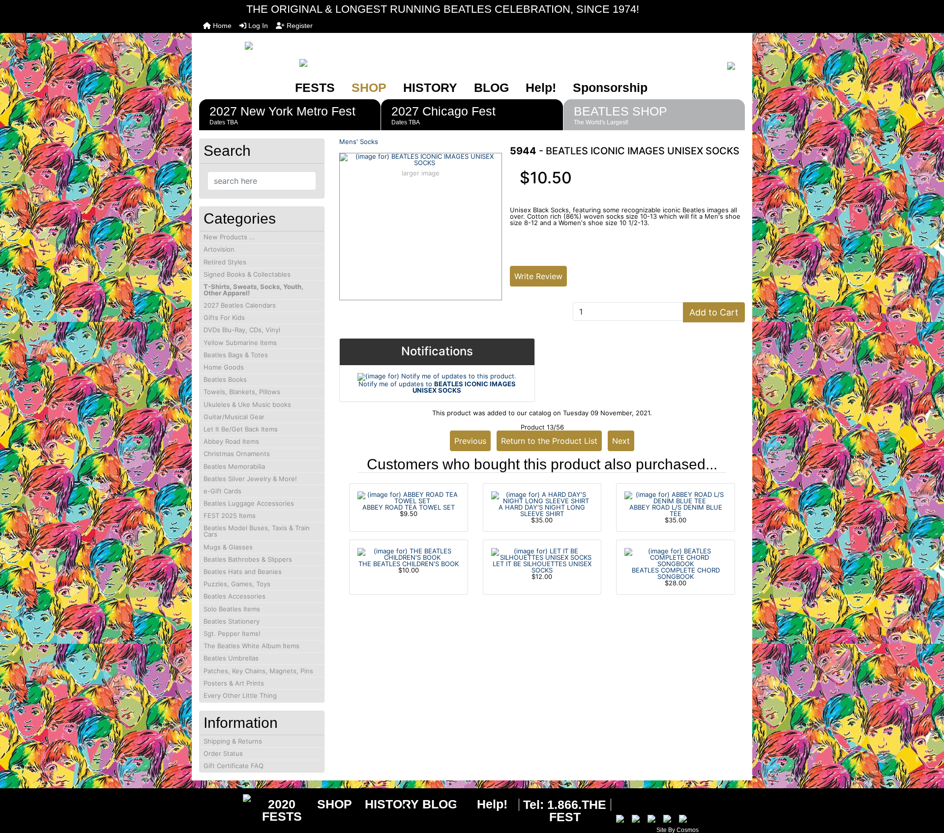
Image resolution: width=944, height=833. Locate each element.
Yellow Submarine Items (240, 342)
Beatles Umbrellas (231, 658)
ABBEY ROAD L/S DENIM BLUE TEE (675, 510)
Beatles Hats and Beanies (243, 571)
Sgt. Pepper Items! (232, 633)
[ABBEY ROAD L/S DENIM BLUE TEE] (675, 497)
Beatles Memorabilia (234, 466)
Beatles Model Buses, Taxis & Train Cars (257, 531)
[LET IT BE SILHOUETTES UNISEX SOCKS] (542, 553)
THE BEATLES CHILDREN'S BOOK (408, 564)
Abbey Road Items (231, 441)
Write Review (538, 276)
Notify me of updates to (437, 387)
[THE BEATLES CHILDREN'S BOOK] (408, 553)
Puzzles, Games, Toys (237, 584)
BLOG (491, 87)
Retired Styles (225, 262)
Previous (470, 441)
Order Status (223, 753)
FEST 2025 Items (230, 515)
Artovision (219, 249)
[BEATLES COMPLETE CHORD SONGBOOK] (675, 557)
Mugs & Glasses (228, 547)
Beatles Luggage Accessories (249, 503)
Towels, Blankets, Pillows (242, 392)
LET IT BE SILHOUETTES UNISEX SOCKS (542, 567)
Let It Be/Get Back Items (241, 429)
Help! (541, 87)
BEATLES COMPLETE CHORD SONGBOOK (676, 573)
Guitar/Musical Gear (234, 417)
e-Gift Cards (222, 491)
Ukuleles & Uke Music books (247, 404)
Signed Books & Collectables (247, 274)
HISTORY (430, 87)
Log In (257, 25)
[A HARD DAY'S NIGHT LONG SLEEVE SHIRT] (542, 497)
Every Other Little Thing (240, 695)
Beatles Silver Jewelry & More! (250, 479)
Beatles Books (225, 379)
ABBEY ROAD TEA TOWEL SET (408, 507)
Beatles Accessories (235, 596)
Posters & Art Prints (234, 683)
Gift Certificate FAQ (234, 766)
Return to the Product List (549, 441)
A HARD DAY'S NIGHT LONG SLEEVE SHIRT (542, 510)
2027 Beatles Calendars (240, 305)
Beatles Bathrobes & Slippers (248, 559)
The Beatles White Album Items (251, 646)
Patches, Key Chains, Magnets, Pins (258, 671)
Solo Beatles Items (232, 609)
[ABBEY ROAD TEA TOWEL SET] (408, 497)
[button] (925, 784)
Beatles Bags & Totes (236, 355)
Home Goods (224, 367)
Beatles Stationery (232, 621)
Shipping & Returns (233, 741)
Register (299, 25)
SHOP (369, 87)
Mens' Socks (358, 141)
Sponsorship (610, 87)
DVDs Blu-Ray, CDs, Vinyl (242, 330)
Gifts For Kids (224, 317)
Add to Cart (713, 312)
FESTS (315, 87)
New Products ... (229, 237)
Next (621, 441)
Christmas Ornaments (237, 454)
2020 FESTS (282, 810)
